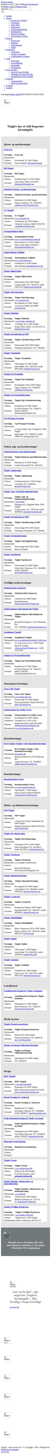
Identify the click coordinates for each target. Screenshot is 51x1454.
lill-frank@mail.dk (35, 163)
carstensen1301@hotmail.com (26, 205)
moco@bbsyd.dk (21, 828)
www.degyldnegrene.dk (24, 728)
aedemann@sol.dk (36, 1136)
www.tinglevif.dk (22, 300)
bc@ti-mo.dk (29, 933)
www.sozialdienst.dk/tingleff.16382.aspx (31, 640)
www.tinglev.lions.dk (23, 697)
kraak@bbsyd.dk (30, 954)
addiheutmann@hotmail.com (26, 764)
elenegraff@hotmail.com (24, 247)
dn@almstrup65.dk (36, 849)
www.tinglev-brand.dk (24, 1215)
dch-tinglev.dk (20, 754)
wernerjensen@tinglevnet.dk (26, 795)
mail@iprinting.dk (31, 4)
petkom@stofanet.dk (23, 1176)
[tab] (8, 150)
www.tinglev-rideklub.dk (25, 321)
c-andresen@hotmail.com (25, 226)
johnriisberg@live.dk (34, 266)
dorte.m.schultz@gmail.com (26, 648)
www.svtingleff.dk (22, 218)
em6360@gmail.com (32, 369)
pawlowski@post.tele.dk (24, 1009)
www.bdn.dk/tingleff (23, 1084)
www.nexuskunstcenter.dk (25, 787)
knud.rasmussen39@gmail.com (27, 604)
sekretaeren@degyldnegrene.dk (27, 726)
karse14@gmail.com (23, 705)
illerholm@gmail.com (32, 975)
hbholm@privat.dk (22, 329)
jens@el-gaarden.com (37, 1113)
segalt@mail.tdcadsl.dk (33, 287)
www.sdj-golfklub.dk (23, 260)
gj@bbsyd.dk (20, 308)
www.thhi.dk (20, 1194)
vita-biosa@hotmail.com (36, 627)
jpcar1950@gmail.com (23, 573)
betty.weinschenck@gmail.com (27, 1092)
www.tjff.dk (20, 502)
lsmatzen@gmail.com (32, 891)
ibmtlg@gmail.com (31, 912)
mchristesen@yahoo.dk (27, 1202)
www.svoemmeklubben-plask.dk (27, 239)
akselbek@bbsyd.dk (22, 486)
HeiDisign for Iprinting (10, 1450)
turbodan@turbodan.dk (33, 512)
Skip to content (7, 2)
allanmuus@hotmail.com (24, 184)
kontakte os (34, 1248)
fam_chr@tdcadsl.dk (23, 1040)
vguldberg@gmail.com (24, 390)
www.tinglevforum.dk (23, 1168)
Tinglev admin (15, 94)
